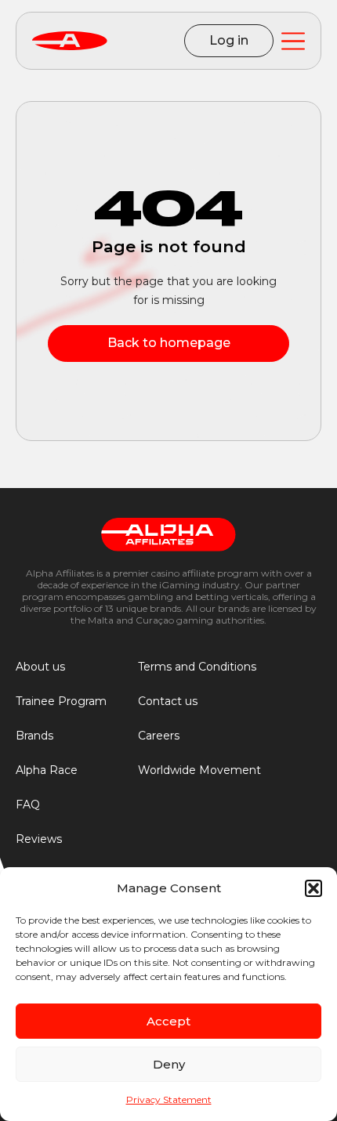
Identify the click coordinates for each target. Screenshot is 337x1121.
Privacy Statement (169, 1099)
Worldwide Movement (199, 770)
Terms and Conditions (197, 667)
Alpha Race (47, 770)
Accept (168, 1021)
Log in (228, 40)
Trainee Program (61, 701)
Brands (34, 736)
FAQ (28, 804)
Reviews (39, 839)
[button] (313, 888)
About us (40, 667)
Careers (158, 736)
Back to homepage (168, 342)
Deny (169, 1064)
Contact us (167, 701)
